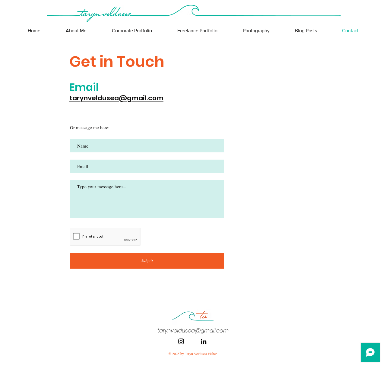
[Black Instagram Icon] (181, 341)
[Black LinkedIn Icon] (203, 341)
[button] (132, 30)
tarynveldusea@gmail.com (116, 98)
